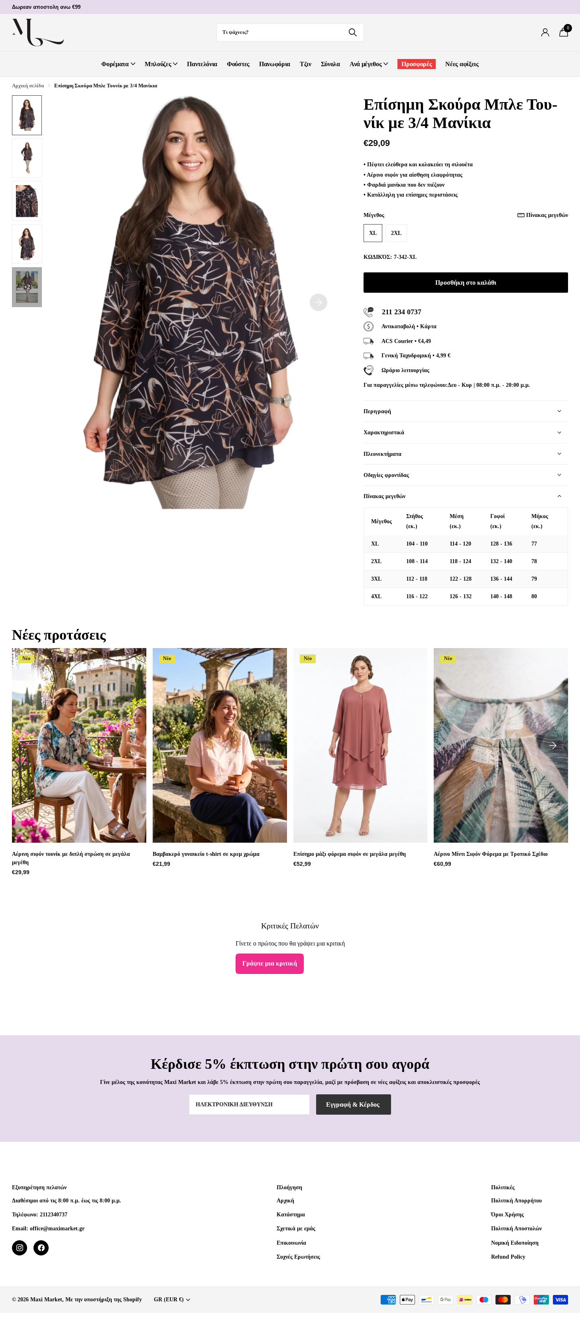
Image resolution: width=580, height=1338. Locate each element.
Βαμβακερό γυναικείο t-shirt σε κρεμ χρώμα (206, 854)
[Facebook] (41, 1247)
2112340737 (53, 1214)
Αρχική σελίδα (28, 86)
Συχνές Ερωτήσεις (298, 1256)
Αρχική (285, 1200)
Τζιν (305, 64)
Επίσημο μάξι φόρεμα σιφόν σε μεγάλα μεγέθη (349, 854)
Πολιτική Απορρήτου (516, 1200)
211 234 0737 (401, 312)
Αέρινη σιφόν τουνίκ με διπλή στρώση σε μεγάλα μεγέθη (71, 858)
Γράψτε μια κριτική (269, 963)
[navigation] (27, 115)
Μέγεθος (466, 215)
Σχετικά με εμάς (296, 1228)
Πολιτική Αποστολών (516, 1228)
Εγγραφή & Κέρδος (353, 1104)
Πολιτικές (503, 1187)
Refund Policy (508, 1256)
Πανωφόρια (274, 64)
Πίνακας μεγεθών (547, 215)
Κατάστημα (291, 1214)
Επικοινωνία (291, 1242)
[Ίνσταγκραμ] (19, 1247)
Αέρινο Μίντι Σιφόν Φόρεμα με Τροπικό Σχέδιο (491, 854)
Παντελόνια (202, 64)
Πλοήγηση (289, 1187)
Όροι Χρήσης (507, 1214)
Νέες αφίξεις (461, 64)
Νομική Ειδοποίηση (515, 1242)
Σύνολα (330, 64)
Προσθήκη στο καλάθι (465, 282)
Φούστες (238, 64)
